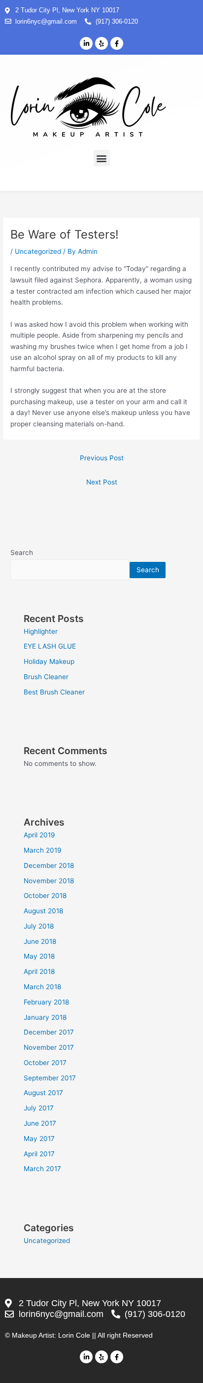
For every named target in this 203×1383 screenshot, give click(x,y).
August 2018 (43, 911)
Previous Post (102, 458)
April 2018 (39, 971)
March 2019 (43, 850)
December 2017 (49, 1032)
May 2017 (39, 1138)
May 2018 (39, 956)
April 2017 (39, 1154)
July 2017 (39, 1108)
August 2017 (43, 1093)
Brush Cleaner (46, 677)
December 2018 (49, 865)
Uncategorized (38, 251)
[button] (102, 158)
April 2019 (39, 835)
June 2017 (40, 1123)
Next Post (101, 482)
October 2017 (45, 1063)
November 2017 (49, 1047)
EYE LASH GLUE (50, 646)
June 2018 (40, 941)
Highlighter (41, 631)
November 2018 (49, 881)
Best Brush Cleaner (54, 692)
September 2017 (50, 1078)
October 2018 (45, 895)
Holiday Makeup (49, 661)
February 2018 (46, 1002)
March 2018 (42, 987)
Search (21, 552)
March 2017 (42, 1169)
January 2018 (45, 1017)
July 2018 (39, 926)
